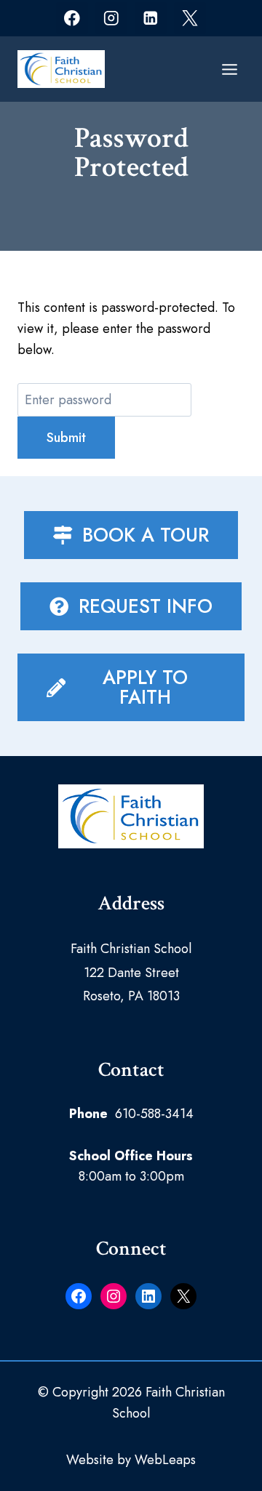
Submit (66, 437)
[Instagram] (111, 17)
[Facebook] (71, 17)
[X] (189, 17)
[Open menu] (229, 69)
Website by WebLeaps (131, 1459)
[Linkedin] (150, 17)
